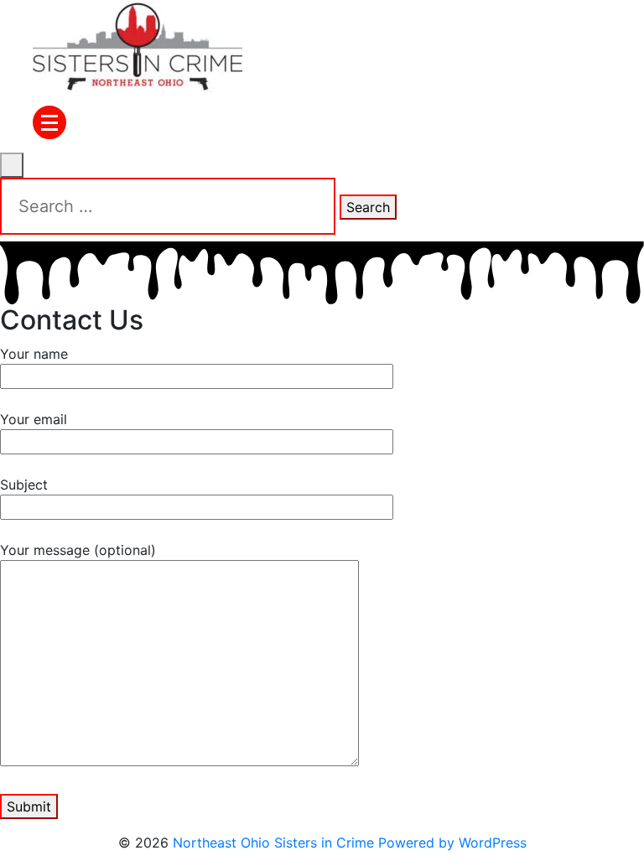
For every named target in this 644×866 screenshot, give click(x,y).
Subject (24, 484)
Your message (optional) (78, 550)
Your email (33, 419)
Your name (34, 353)
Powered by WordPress (452, 842)
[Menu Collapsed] (49, 122)
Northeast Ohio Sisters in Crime (273, 842)
